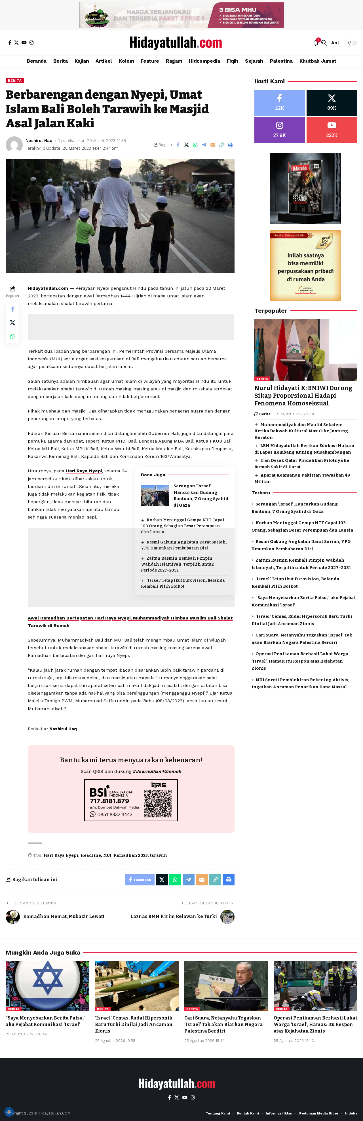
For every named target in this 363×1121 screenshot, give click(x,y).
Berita (15, 81)
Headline (91, 855)
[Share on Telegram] (204, 144)
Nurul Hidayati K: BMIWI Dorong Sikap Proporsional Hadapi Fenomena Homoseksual (303, 395)
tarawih (158, 855)
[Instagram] (31, 42)
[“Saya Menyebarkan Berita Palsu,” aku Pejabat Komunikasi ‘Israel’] (47, 986)
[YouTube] (24, 42)
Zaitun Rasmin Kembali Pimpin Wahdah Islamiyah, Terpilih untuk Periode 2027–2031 (177, 564)
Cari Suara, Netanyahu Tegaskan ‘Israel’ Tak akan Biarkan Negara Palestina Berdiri (223, 1024)
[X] (16, 42)
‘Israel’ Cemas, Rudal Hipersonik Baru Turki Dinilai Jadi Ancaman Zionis (134, 1024)
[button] (324, 43)
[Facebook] (10, 42)
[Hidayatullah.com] (181, 42)
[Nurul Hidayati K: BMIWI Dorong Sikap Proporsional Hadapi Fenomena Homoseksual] (305, 350)
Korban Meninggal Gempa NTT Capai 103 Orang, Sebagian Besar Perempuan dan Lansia (182, 526)
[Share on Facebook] (178, 144)
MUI (107, 855)
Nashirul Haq (39, 140)
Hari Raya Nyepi (84, 470)
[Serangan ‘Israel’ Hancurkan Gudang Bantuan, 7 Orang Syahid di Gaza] (155, 495)
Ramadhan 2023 (131, 855)
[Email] (213, 144)
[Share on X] (187, 144)
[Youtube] (332, 130)
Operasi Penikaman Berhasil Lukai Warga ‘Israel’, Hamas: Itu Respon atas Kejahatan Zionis (300, 661)
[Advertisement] (131, 327)
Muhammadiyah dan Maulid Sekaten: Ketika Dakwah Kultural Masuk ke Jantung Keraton (301, 431)
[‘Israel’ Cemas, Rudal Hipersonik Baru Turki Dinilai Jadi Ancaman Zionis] (137, 986)
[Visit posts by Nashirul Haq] (14, 144)
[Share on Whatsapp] (195, 144)
